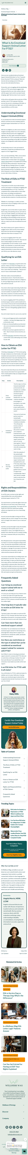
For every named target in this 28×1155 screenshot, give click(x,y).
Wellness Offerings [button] (9, 1105)
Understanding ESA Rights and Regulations (11, 1059)
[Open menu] (25, 3)
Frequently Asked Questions (9, 795)
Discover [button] (5, 1112)
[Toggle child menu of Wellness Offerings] (23, 1105)
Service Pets (7, 989)
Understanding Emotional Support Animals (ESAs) (11, 759)
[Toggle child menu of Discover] (23, 1111)
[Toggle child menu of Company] (23, 1118)
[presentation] (5, 813)
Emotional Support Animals (10, 986)
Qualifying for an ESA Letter (10, 773)
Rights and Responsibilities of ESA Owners (12, 788)
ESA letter (12, 263)
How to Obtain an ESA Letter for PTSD (10, 781)
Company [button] (5, 1118)
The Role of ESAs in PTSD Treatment (11, 766)
